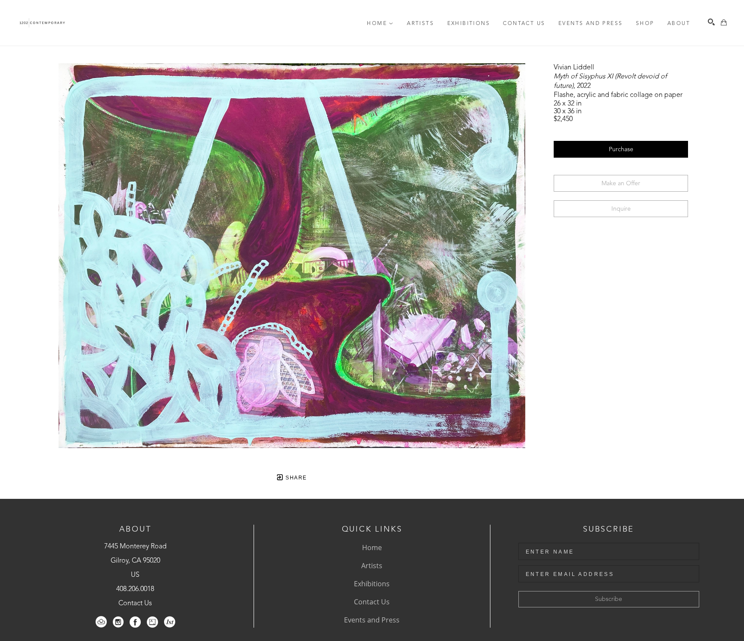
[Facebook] (135, 622)
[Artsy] (152, 622)
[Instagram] (118, 622)
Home (372, 547)
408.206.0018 (135, 589)
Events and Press (372, 620)
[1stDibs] (169, 622)
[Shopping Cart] (724, 22)
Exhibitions (372, 583)
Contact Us (135, 603)
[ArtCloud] (101, 622)
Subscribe (608, 599)
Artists (371, 565)
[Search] (711, 22)
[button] (380, 24)
